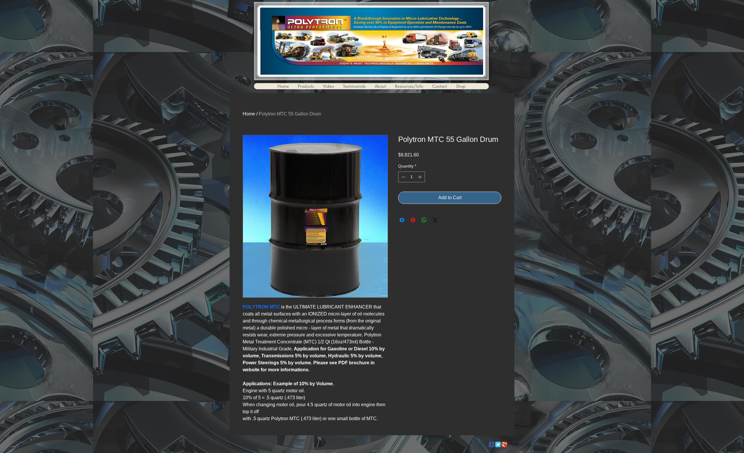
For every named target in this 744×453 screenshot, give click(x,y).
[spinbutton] (411, 177)
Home (249, 113)
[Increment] (420, 177)
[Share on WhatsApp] (424, 220)
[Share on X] (435, 220)
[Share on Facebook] (401, 220)
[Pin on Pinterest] (412, 220)
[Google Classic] (504, 444)
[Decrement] (402, 177)
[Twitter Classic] (498, 444)
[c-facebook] (491, 444)
